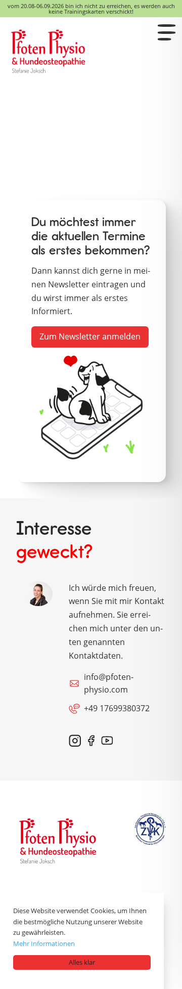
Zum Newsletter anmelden (90, 336)
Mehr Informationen (44, 943)
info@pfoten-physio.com (108, 683)
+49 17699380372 (117, 708)
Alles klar (82, 962)
